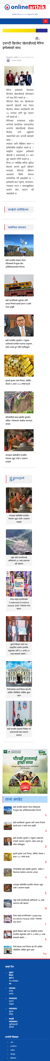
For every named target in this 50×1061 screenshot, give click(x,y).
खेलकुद (12, 1054)
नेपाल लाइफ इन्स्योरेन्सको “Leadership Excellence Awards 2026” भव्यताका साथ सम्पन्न (27, 919)
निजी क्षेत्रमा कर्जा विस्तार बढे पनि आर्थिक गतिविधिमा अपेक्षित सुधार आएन (19, 692)
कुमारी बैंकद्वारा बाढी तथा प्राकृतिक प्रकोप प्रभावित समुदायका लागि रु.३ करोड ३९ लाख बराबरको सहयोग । (29, 934)
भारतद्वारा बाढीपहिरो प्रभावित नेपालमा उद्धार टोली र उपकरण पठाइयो (16, 458)
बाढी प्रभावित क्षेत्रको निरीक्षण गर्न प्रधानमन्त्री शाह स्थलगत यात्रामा (19, 732)
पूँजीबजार (13, 1058)
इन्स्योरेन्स (13, 1046)
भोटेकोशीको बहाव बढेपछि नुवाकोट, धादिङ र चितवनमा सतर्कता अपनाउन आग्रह (18, 420)
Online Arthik (16, 60)
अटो (11, 1042)
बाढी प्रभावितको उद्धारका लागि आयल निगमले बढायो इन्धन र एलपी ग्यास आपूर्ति (18, 303)
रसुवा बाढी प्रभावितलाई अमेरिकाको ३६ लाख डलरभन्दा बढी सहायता (19, 560)
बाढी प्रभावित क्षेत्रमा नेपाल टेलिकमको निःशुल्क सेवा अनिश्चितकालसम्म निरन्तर (15, 263)
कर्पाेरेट (12, 1050)
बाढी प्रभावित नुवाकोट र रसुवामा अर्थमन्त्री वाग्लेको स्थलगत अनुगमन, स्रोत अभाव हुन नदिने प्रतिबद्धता (18, 343)
